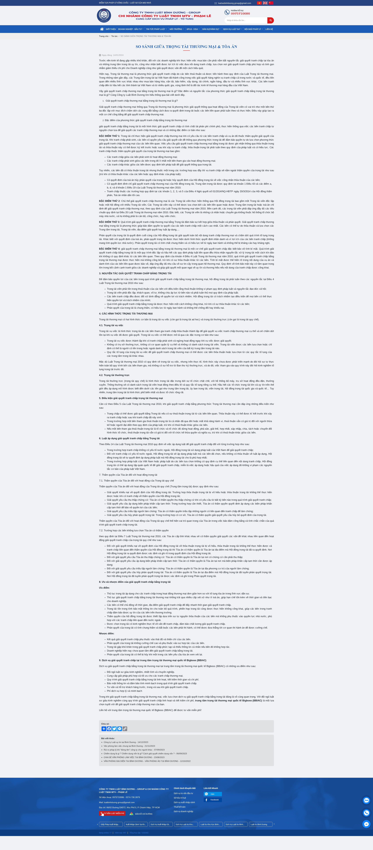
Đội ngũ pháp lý (252, 29)
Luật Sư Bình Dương (259, 824)
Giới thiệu (111, 29)
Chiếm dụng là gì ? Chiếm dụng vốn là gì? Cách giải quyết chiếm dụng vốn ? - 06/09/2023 (145, 753)
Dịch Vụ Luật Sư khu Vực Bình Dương (184, 825)
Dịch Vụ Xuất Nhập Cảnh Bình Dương (161, 825)
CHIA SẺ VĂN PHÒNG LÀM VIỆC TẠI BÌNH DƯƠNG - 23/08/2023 (134, 757)
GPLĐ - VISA (192, 29)
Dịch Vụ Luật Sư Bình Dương (234, 825)
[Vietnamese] (259, 3)
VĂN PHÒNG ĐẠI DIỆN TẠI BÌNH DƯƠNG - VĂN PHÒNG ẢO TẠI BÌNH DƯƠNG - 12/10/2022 (147, 761)
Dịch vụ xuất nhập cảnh (184, 802)
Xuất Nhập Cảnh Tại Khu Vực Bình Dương (136, 825)
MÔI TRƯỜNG (176, 29)
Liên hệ (269, 29)
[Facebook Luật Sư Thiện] (216, 800)
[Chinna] (271, 3)
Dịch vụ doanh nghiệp (183, 811)
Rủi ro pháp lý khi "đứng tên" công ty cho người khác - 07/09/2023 (134, 750)
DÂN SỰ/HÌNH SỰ (210, 29)
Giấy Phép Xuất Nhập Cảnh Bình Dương (109, 825)
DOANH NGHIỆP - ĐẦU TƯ (130, 29)
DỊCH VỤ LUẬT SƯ (231, 29)
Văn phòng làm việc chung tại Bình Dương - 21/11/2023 (129, 746)
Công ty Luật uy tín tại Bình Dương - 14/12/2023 (126, 742)
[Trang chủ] (102, 29)
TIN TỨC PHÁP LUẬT (155, 29)
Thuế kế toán (179, 807)
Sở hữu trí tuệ (180, 798)
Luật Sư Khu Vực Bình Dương (210, 825)
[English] (265, 3)
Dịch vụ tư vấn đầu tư (183, 793)
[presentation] (97, 824)
